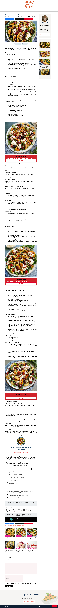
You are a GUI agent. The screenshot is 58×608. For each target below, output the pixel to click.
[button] (48, 9)
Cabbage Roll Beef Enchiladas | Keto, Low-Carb (32, 538)
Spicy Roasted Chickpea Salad (20, 537)
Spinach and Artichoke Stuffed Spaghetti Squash (10, 551)
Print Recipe (25, 43)
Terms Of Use (47, 606)
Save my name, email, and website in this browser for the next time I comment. (21, 583)
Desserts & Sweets (20, 548)
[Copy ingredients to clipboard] (14, 468)
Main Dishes (7, 548)
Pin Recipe (25, 452)
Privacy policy (39, 606)
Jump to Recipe (18, 43)
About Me (43, 606)
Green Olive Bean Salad (9, 537)
